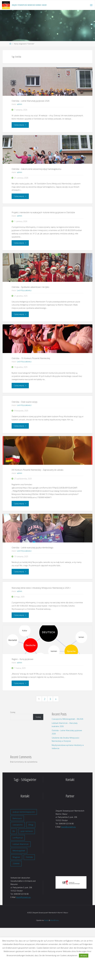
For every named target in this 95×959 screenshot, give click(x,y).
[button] (59, 882)
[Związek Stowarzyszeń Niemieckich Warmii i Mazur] (6, 5)
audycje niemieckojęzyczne (24, 812)
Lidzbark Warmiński (20, 844)
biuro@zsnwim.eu (68, 827)
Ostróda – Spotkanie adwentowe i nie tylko (30, 287)
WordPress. (54, 920)
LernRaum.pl (18, 837)
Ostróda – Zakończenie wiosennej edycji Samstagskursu (36, 169)
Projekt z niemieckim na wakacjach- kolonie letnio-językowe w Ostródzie (43, 212)
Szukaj (12, 712)
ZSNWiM (16, 863)
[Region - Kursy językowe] (47, 639)
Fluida (46, 920)
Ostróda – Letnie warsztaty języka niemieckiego (32, 547)
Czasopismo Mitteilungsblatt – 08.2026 (67, 719)
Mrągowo (16, 857)
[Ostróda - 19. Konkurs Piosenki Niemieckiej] (47, 338)
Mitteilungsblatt (19, 850)
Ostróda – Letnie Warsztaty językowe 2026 (30, 100)
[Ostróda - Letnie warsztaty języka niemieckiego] (47, 528)
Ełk (14, 831)
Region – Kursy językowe (22, 659)
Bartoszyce (17, 818)
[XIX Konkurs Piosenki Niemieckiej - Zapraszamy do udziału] (47, 450)
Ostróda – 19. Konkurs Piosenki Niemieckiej (31, 358)
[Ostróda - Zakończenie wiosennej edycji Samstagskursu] (47, 149)
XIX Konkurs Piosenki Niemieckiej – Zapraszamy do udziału (37, 469)
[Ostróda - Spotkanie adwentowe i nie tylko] (47, 267)
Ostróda (29, 857)
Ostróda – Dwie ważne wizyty (24, 401)
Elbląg (30, 825)
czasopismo (18, 825)
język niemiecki (27, 831)
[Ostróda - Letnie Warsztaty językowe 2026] (47, 81)
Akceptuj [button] (83, 955)
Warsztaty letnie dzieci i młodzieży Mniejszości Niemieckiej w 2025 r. (41, 588)
